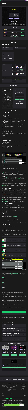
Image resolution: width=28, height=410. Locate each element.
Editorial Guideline (13, 399)
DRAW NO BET (8, 390)
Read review (5, 357)
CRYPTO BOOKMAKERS (4, 386)
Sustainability (10, 400)
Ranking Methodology (21, 400)
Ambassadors (8, 399)
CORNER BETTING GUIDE (9, 386)
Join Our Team (14, 400)
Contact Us (3, 399)
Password (16, 96)
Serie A (4, 172)
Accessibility (16, 399)
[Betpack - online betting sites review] (2, 0)
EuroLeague (19, 178)
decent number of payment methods (14, 273)
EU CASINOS (22, 388)
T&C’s (17, 19)
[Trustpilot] (11, 398)
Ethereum (3, 283)
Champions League (12, 171)
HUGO (13, 384)
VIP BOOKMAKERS (4, 385)
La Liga (24, 171)
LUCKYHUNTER (14, 389)
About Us (6, 399)
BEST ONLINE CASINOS (23, 384)
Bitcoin (3, 282)
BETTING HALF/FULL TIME (9, 384)
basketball (6, 177)
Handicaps (3, 199)
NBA (16, 178)
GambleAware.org (15, 19)
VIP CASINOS (22, 389)
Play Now (14, 18)
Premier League (19, 171)
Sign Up (20, 104)
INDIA (16, 386)
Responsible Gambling (21, 399)
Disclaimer (17, 400)
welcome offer (9, 114)
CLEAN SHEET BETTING (9, 389)
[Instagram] (8, 398)
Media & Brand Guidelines (4, 400)
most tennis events (4, 185)
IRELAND (17, 385)
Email (15, 93)
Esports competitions (14, 216)
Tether (3, 288)
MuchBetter (3, 278)
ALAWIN (14, 386)
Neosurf (3, 277)
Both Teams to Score (4, 201)
